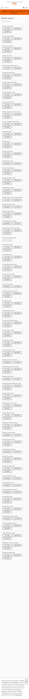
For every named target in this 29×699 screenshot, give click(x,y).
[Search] (2, 8)
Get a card (7, 28)
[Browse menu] (26, 8)
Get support (7, 31)
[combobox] (11, 7)
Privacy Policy (15, 682)
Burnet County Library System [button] (9, 65)
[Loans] (23, 8)
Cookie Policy (18, 695)
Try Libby (4, 11)
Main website (17, 28)
